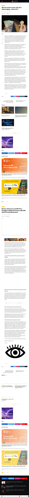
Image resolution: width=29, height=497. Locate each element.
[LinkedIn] (2, 39)
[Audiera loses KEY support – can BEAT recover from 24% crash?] (3, 491)
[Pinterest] (2, 41)
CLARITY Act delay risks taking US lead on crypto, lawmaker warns (7, 128)
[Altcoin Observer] (14, 1)
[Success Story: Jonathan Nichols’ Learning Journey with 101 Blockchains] (8, 380)
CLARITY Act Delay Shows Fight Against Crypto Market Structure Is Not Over (21, 116)
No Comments (8, 11)
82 (7, 201)
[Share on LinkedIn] (8, 13)
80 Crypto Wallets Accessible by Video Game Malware (7, 399)
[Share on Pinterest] (7, 13)
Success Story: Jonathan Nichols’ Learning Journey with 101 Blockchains (7, 386)
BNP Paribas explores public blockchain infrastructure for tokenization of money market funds (8, 371)
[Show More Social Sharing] (10, 13)
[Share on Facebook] (4, 13)
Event (3, 158)
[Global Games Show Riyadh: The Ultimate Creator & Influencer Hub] (14, 186)
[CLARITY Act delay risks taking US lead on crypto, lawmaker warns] (8, 122)
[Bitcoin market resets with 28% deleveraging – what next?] (14, 23)
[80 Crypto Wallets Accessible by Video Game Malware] (8, 393)
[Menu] (2, 1)
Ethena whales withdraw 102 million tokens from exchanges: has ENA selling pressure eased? (16, 486)
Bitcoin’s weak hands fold (5, 115)
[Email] (2, 43)
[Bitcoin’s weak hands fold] (8, 110)
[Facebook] (2, 36)
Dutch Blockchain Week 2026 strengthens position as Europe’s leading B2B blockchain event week (14, 174)
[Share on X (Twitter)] (6, 13)
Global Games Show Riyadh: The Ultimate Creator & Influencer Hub (13, 195)
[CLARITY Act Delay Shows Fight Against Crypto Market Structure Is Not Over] (21, 110)
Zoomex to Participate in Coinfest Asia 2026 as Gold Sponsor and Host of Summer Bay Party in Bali (21, 386)
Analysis (3, 5)
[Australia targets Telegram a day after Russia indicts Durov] (3, 482)
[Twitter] (2, 38)
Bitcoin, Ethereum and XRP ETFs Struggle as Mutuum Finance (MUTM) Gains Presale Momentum (8, 101)
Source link (6, 93)
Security (3, 384)
